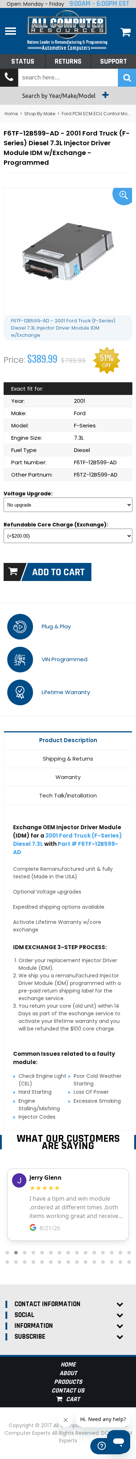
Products (68, 1382)
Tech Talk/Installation (68, 795)
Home (11, 114)
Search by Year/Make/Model (59, 95)
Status (22, 61)
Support (113, 61)
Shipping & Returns (68, 758)
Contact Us (68, 1390)
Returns (68, 61)
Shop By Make (39, 114)
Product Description (68, 740)
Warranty (68, 777)
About (68, 1373)
